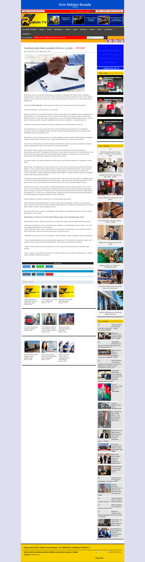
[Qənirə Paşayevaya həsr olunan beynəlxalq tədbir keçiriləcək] (49, 347)
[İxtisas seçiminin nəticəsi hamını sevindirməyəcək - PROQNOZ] (66, 347)
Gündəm (33, 29)
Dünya (75, 29)
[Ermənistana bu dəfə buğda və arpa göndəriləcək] (32, 347)
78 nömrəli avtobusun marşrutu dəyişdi (31, 328)
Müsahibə (83, 29)
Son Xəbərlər (27, 38)
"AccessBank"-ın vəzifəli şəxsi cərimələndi (49, 300)
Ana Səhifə (26, 29)
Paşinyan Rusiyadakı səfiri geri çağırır (65, 300)
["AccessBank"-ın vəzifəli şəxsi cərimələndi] (49, 291)
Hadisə (92, 29)
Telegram (49, 266)
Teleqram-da (40, 274)
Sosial (49, 29)
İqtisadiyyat (58, 29)
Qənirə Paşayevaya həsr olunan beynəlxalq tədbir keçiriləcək (48, 356)
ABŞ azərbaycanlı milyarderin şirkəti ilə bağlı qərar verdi (30, 301)
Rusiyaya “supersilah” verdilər (42, 37)
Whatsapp (40, 266)
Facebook (26, 266)
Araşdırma (26, 34)
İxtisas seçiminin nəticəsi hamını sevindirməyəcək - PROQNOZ (65, 357)
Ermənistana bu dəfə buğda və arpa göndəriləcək (31, 356)
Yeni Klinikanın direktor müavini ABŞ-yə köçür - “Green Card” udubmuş (49, 328)
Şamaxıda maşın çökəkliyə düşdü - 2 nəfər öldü (65, 328)
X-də (33, 274)
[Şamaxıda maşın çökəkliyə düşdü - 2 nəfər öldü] (66, 319)
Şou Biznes (108, 29)
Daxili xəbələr (28, 281)
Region (41, 29)
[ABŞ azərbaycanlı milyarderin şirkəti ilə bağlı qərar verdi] (32, 291)
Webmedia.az (35, 554)
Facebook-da (26, 274)
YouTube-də (49, 274)
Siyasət (67, 29)
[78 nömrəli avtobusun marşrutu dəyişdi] (32, 319)
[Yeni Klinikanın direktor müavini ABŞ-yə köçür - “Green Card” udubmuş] (49, 319)
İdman (99, 29)
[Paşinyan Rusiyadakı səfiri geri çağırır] (66, 291)
